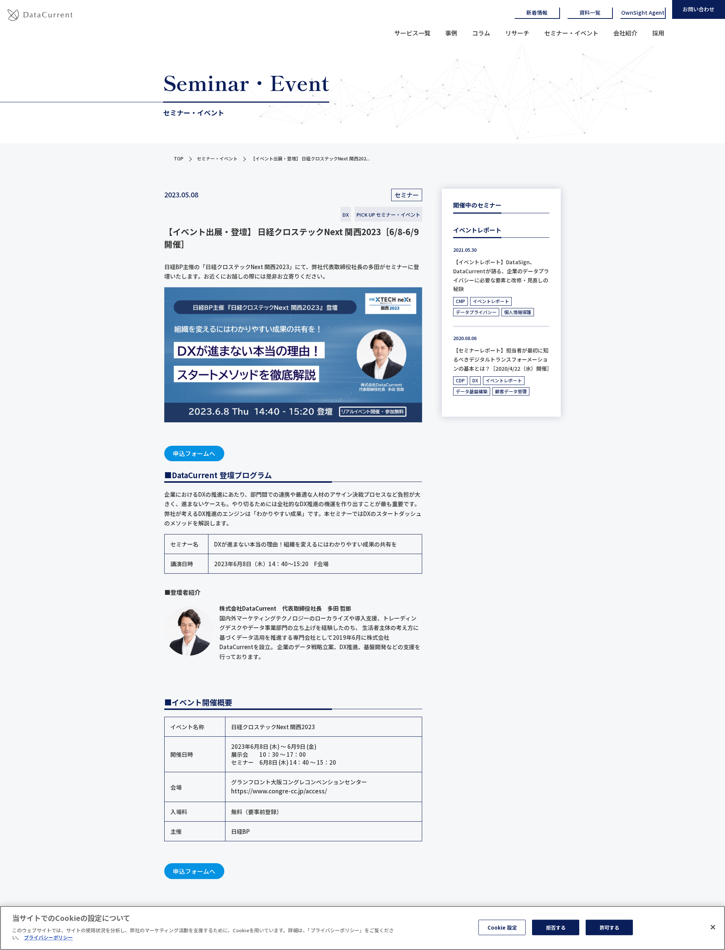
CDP (460, 380)
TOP (179, 158)
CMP (460, 301)
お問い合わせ (698, 9)
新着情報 (537, 12)
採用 (658, 32)
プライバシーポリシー (48, 937)
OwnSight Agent (643, 12)
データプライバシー (476, 312)
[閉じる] (713, 927)
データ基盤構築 (471, 391)
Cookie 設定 (502, 927)
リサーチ (517, 32)
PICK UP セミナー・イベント (388, 214)
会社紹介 (625, 32)
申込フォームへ (194, 453)
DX (345, 214)
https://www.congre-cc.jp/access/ (279, 790)
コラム (481, 32)
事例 (451, 32)
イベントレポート (491, 301)
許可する (610, 927)
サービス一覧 (412, 32)
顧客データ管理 (511, 391)
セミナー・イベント (571, 32)
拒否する (556, 927)
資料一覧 (589, 12)
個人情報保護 (517, 312)
